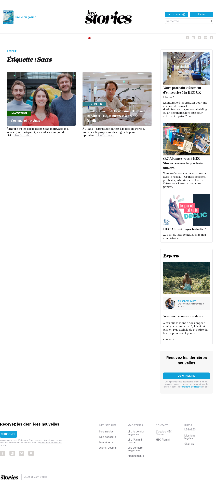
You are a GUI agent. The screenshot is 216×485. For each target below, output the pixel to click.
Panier (201, 14)
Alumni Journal (107, 447)
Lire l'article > (23, 135)
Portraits (94, 104)
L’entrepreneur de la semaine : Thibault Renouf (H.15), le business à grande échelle (116, 116)
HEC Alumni (163, 439)
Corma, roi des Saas (25, 120)
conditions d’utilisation (191, 387)
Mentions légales (189, 437)
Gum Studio (40, 476)
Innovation (19, 113)
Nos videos (106, 442)
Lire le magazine (25, 17)
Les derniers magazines (135, 449)
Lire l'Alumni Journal (135, 441)
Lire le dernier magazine (136, 433)
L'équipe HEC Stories (164, 433)
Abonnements (136, 455)
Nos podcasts (107, 437)
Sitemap (189, 443)
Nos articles (106, 431)
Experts (171, 255)
